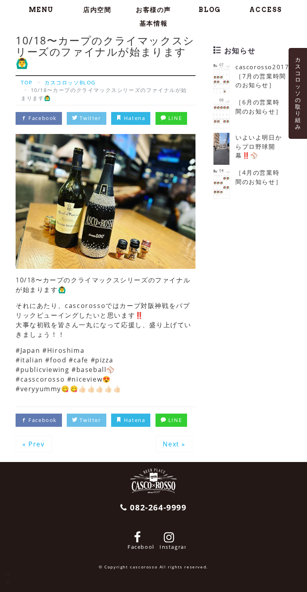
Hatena (133, 118)
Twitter (89, 118)
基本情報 (153, 23)
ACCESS (265, 10)
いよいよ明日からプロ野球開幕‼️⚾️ (258, 146)
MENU (41, 10)
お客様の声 (153, 10)
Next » (174, 444)
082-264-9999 (157, 507)
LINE (174, 118)
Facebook (42, 118)
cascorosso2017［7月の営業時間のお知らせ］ (262, 76)
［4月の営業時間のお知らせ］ (258, 177)
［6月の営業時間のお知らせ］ (258, 106)
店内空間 (97, 10)
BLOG (209, 10)
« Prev (33, 444)
